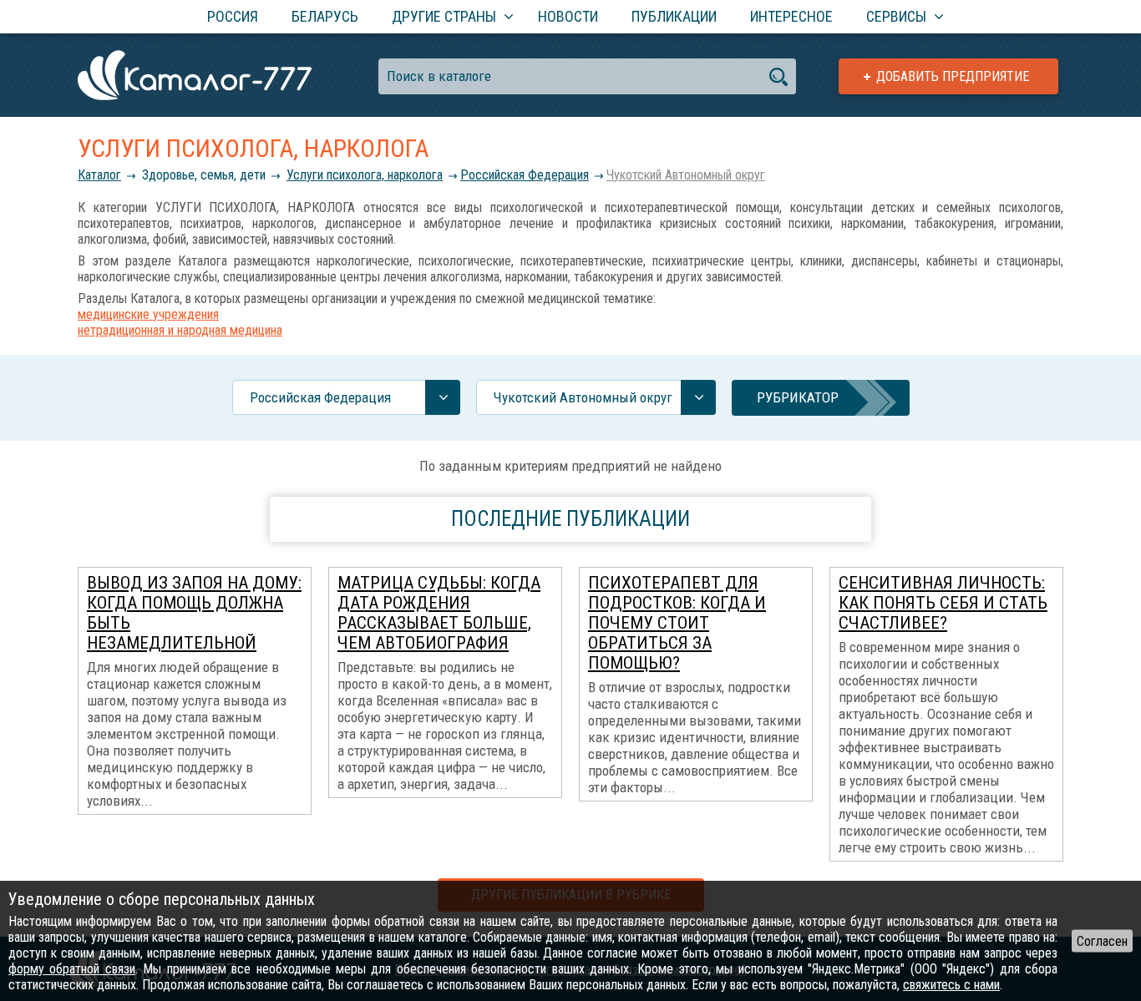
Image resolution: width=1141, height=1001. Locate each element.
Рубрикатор (798, 397)
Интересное (791, 16)
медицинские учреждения (148, 314)
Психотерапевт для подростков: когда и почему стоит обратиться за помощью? (677, 623)
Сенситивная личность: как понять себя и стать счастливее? (943, 603)
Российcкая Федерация (524, 175)
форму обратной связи (71, 969)
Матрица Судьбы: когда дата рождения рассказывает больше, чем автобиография (438, 613)
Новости (568, 16)
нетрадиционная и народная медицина (180, 330)
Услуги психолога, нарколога (365, 175)
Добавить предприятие (952, 76)
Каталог (99, 175)
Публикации (674, 16)
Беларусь (325, 16)
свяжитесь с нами (951, 985)
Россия (232, 16)
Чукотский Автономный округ (685, 175)
